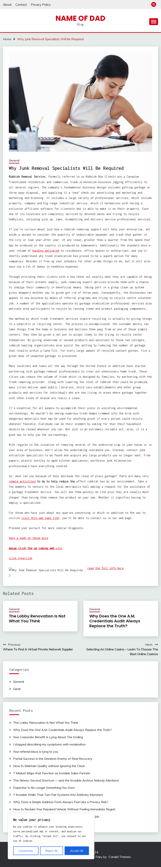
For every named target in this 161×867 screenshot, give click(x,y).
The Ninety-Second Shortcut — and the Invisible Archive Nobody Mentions (66, 780)
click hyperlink (20, 558)
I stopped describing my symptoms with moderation (49, 744)
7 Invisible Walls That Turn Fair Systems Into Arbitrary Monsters (58, 795)
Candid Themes (120, 857)
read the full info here (105, 568)
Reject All (51, 850)
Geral (16, 689)
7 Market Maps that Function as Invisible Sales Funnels (51, 773)
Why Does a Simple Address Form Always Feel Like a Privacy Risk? (60, 802)
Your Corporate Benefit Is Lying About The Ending (48, 737)
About (7, 4)
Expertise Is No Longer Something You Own (44, 788)
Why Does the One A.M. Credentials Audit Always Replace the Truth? (114, 621)
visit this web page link (40, 518)
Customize (26, 850)
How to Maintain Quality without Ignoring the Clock (49, 766)
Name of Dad (80, 18)
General (14, 160)
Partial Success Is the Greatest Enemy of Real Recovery (52, 759)
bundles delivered (45, 250)
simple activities (22, 481)
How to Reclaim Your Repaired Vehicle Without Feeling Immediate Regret (64, 809)
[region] (51, 836)
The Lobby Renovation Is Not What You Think (37, 618)
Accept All (76, 850)
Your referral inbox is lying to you (35, 752)
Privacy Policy (41, 4)
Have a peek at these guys (28, 538)
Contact (21, 4)
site (35, 548)
